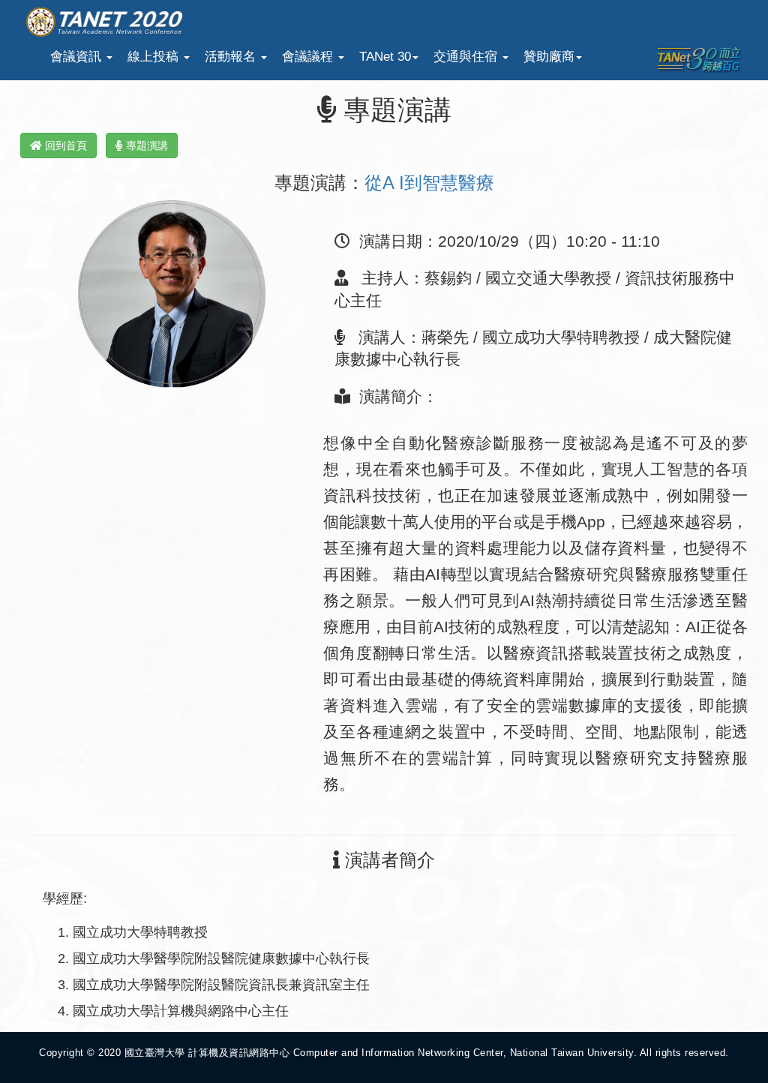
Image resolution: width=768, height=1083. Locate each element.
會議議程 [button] (309, 57)
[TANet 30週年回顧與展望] (699, 59)
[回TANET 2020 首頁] (104, 19)
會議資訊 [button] (77, 57)
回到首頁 (64, 146)
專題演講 (145, 146)
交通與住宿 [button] (467, 57)
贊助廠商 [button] (549, 57)
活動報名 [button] (232, 57)
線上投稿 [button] (155, 57)
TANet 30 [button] (385, 57)
